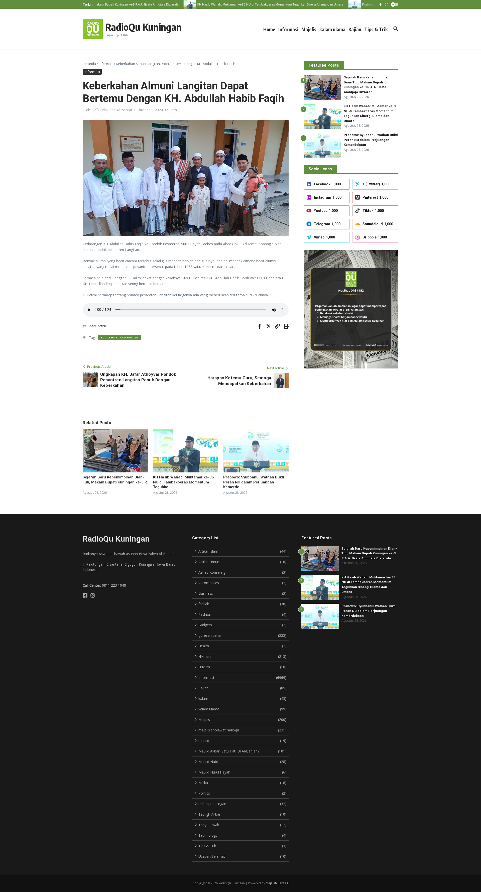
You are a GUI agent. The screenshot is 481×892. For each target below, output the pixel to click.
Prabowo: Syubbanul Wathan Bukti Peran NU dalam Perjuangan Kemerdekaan (371, 140)
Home (269, 29)
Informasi (288, 29)
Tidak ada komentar (116, 109)
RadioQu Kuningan (143, 27)
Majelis (308, 29)
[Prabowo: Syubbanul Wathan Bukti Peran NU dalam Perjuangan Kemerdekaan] (343, 4)
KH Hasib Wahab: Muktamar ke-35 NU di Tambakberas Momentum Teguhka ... (183, 482)
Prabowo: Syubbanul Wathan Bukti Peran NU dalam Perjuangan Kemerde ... (253, 482)
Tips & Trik (376, 29)
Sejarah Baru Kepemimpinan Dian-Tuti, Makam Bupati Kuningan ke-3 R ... (115, 482)
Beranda (89, 63)
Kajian (354, 29)
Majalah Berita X (277, 883)
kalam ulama (332, 29)
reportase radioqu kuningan (119, 337)
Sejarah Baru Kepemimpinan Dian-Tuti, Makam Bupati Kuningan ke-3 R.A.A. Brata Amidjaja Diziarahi (369, 553)
